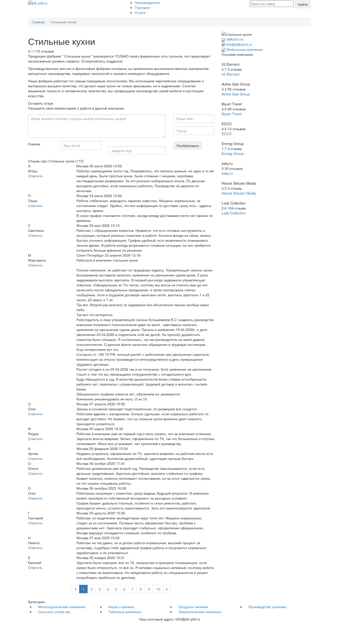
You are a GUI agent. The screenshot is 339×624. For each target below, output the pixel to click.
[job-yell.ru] (37, 2)
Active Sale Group (236, 93)
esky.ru (227, 173)
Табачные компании (124, 611)
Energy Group (233, 153)
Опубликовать (187, 145)
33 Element (230, 74)
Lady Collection (234, 212)
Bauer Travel (232, 113)
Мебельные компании (245, 49)
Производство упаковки (267, 606)
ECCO (227, 133)
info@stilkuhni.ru (239, 44)
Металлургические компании (61, 606)
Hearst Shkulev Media (239, 193)
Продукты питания (193, 606)
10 (158, 589)
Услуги (140, 12)
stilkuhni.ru (235, 39)
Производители (147, 2)
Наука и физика (121, 606)
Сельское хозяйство (54, 611)
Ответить (35, 175)
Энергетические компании (199, 611)
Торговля (142, 7)
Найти (303, 4)
